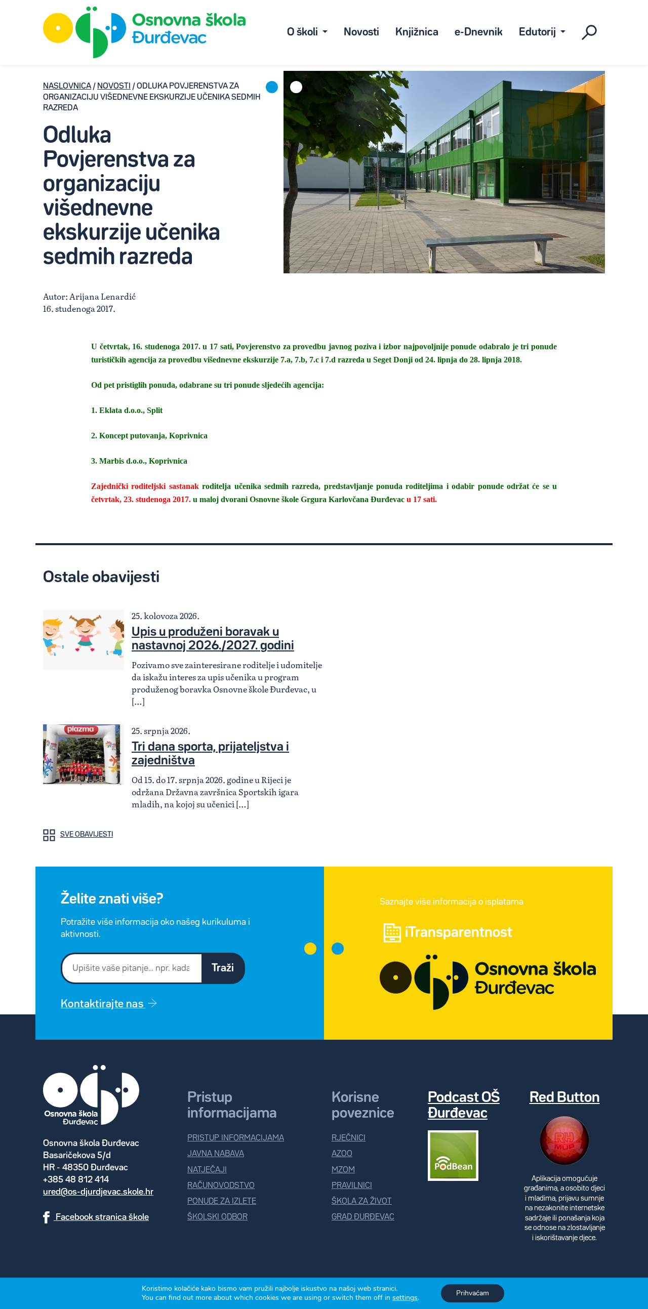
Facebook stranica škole (101, 1217)
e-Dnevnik (479, 32)
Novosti (361, 32)
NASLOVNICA (67, 86)
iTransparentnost (458, 932)
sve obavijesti (86, 835)
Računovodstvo (221, 1186)
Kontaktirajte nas (103, 1004)
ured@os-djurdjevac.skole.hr (98, 1192)
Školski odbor (217, 1217)
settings (405, 1297)
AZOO (342, 1154)
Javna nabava (215, 1154)
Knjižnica (416, 32)
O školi (303, 32)
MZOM (343, 1170)
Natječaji (207, 1170)
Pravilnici (352, 1186)
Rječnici (349, 1138)
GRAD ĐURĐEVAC (363, 1217)
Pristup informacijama (235, 1138)
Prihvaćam (472, 1293)
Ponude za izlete (221, 1201)
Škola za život (362, 1201)
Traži (223, 968)
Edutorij (538, 32)
